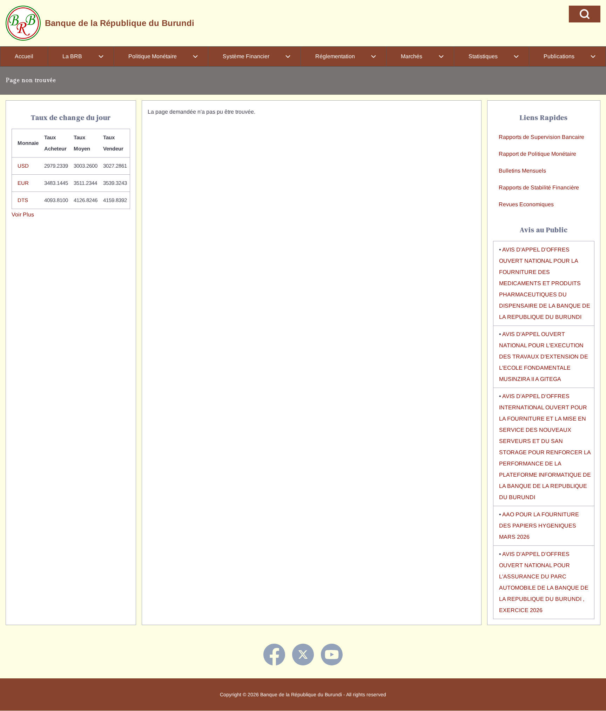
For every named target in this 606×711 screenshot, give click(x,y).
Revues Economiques (526, 204)
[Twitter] (303, 654)
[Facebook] (274, 654)
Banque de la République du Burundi (119, 23)
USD (23, 166)
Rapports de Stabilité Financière (539, 187)
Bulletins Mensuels (522, 171)
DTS (23, 200)
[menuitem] (24, 56)
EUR (23, 183)
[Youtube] (332, 654)
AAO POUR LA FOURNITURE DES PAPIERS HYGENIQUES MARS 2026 (539, 525)
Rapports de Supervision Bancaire (541, 137)
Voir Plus (23, 214)
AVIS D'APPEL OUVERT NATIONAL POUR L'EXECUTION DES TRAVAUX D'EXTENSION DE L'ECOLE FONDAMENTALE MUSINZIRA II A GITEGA (543, 356)
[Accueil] (23, 23)
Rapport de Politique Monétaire (537, 154)
